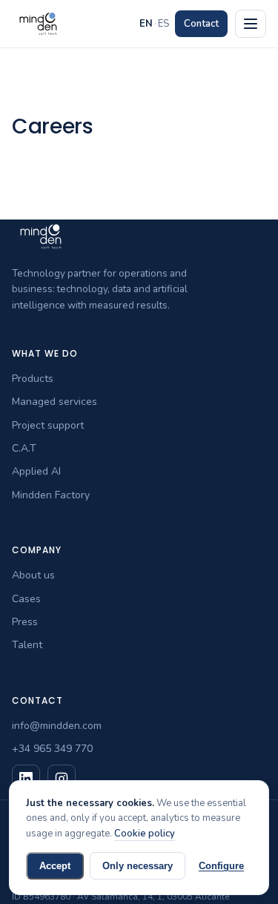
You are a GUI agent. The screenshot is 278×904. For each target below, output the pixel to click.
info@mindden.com (57, 726)
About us (33, 575)
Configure (221, 865)
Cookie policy (144, 833)
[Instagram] (61, 779)
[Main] (250, 24)
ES (163, 23)
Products (32, 379)
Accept (54, 865)
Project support (48, 425)
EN (146, 23)
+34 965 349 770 (52, 749)
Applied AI (36, 471)
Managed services (54, 402)
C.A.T (24, 448)
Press (25, 622)
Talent (27, 645)
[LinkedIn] (26, 779)
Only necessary (137, 865)
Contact (201, 23)
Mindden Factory (51, 495)
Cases (26, 599)
